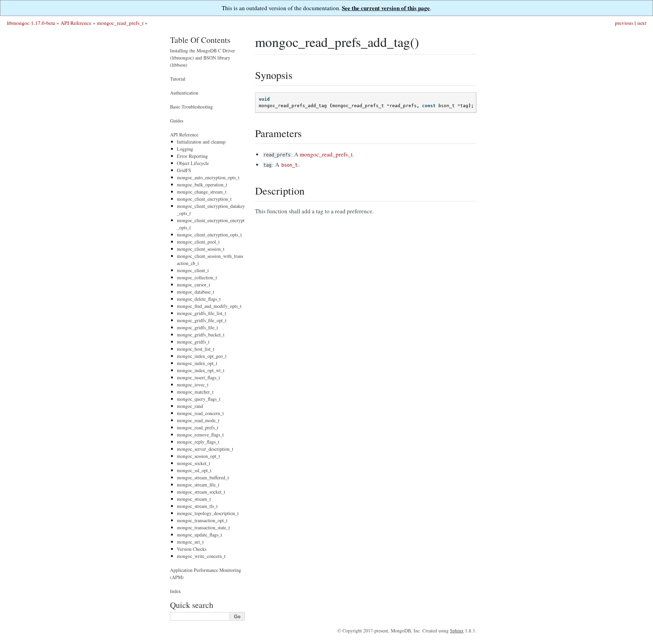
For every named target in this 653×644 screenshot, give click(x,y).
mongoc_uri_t (190, 542)
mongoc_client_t (193, 270)
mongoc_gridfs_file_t (197, 327)
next (641, 22)
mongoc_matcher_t (195, 392)
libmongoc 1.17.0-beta (31, 22)
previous (624, 22)
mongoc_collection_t (197, 277)
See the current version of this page (386, 8)
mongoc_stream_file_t (198, 484)
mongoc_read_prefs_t (120, 22)
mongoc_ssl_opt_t (194, 470)
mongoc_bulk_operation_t (202, 184)
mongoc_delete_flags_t (199, 299)
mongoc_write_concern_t (201, 556)
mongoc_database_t (195, 291)
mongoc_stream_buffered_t (203, 477)
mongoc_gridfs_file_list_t (201, 313)
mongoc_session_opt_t (198, 456)
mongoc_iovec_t (192, 384)
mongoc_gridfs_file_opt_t (202, 320)
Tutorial (177, 79)
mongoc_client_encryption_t (204, 199)
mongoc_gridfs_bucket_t (200, 334)
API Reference (76, 22)
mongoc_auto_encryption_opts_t (208, 177)
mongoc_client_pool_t (198, 241)
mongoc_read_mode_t (198, 420)
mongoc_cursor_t (193, 284)
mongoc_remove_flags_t (200, 434)
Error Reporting (192, 156)
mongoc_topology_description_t (208, 513)
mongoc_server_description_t (205, 449)
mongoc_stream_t (194, 499)
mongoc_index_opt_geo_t (202, 356)
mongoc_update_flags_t (199, 534)
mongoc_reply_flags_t (198, 442)
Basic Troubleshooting (191, 106)
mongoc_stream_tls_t (197, 506)
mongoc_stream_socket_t (201, 492)
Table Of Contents (200, 39)
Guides (176, 120)
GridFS (184, 170)
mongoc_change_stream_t (202, 191)
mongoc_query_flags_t (198, 399)
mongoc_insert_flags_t (198, 377)
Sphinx (457, 630)
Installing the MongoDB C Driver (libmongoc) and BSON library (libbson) (202, 57)
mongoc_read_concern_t (200, 413)
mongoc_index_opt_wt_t (200, 370)
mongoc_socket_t (193, 463)
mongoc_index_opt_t (197, 363)
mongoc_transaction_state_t (203, 527)
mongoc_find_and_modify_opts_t (209, 306)
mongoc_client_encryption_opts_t (209, 234)
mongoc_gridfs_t (193, 341)
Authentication (184, 92)
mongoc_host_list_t (195, 349)
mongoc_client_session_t (200, 249)
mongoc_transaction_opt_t (202, 520)
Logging (185, 149)
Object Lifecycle (193, 163)
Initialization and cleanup (201, 141)
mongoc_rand (190, 406)
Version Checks (191, 549)
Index (175, 591)
